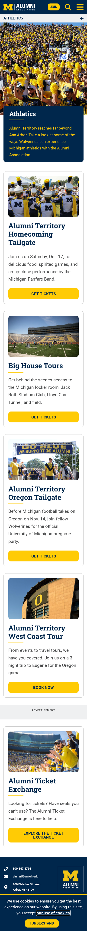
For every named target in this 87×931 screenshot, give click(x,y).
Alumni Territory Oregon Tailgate (36, 493)
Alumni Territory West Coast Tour (36, 632)
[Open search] (68, 7)
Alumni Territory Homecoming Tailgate (36, 234)
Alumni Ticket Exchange (32, 785)
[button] (80, 7)
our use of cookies (53, 913)
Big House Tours (35, 365)
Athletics (13, 18)
